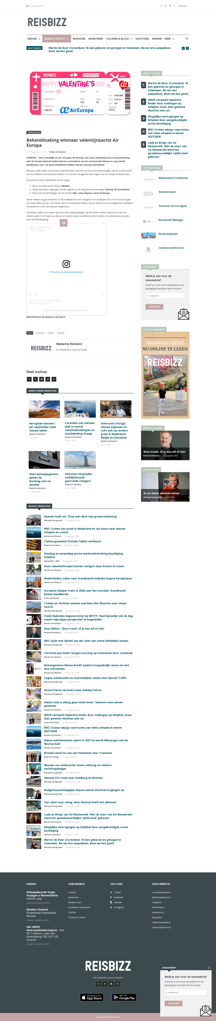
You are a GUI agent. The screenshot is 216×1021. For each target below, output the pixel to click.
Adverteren (95, 38)
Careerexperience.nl (161, 927)
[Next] (187, 48)
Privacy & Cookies (77, 917)
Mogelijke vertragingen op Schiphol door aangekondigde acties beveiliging (167, 120)
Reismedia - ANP (51, 561)
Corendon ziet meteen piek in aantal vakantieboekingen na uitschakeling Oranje (80, 428)
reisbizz (51, 333)
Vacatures (142, 38)
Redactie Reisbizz (58, 152)
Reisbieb (157, 38)
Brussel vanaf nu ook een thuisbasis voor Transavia (78, 753)
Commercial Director (171, 247)
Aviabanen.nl (158, 912)
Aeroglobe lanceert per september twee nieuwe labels (42, 427)
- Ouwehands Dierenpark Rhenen (41, 913)
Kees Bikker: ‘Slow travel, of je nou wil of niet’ (74, 628)
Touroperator (33, 132)
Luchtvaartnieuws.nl (161, 892)
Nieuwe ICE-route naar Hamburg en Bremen (73, 778)
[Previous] (183, 48)
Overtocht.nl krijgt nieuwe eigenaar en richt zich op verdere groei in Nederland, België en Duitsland (114, 430)
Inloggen (182, 5)
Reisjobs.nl (157, 917)
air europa (39, 333)
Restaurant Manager (171, 219)
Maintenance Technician (173, 178)
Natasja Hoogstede (53, 520)
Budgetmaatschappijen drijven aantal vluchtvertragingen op (84, 790)
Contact (72, 892)
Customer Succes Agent (173, 205)
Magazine (79, 38)
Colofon (72, 912)
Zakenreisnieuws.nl (161, 897)
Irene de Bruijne (51, 598)
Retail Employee (168, 233)
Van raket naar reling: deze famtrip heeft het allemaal (80, 802)
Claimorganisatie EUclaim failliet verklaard (72, 541)
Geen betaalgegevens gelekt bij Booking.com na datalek (43, 479)
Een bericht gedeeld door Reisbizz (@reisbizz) (66, 310)
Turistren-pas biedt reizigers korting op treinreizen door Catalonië (88, 653)
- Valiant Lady (42, 895)
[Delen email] (47, 379)
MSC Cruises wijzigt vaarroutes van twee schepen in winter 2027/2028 (168, 133)
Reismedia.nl (158, 907)
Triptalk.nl (156, 902)
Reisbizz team (75, 902)
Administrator (167, 192)
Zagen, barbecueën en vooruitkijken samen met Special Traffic (85, 678)
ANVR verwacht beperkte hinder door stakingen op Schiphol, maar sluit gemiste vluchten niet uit (110, 49)
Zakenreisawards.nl (161, 922)
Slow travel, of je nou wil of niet (164, 451)
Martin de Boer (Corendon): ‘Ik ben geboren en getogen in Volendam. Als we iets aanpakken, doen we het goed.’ (82, 841)
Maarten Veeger (51, 757)
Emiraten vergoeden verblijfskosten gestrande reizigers (78, 477)
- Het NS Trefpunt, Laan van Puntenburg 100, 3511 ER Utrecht (45, 933)
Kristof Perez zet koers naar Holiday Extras (73, 690)
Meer (168, 38)
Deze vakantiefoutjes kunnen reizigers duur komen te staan (84, 566)
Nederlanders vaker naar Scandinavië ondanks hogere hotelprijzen (88, 578)
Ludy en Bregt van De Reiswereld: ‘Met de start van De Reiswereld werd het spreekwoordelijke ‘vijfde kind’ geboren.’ (88, 816)
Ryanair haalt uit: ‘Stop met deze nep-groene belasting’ (80, 516)
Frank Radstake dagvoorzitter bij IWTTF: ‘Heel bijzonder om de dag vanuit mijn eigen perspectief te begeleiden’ (88, 617)
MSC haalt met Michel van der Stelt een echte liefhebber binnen (86, 641)
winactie (60, 333)
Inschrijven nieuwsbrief (79, 907)
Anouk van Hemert (52, 536)
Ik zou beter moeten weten (161, 493)
